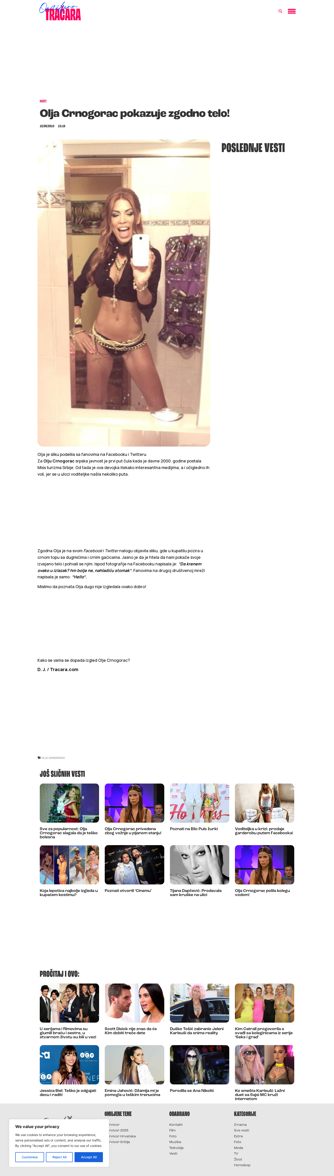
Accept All (89, 1157)
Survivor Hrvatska (120, 1136)
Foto (173, 1136)
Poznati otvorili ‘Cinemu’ (128, 891)
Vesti (173, 1154)
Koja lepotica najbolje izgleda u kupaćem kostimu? (69, 893)
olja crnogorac (53, 757)
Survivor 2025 (116, 1130)
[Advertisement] (167, 62)
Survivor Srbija (117, 1142)
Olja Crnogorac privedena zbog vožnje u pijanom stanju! (133, 831)
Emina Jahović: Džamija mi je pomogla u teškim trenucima (132, 1093)
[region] (59, 1143)
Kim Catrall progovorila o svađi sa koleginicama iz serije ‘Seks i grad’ (264, 1033)
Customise (30, 1157)
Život (238, 1159)
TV (236, 1154)
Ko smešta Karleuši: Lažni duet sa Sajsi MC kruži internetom (260, 1095)
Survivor (112, 1125)
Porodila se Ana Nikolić (192, 1091)
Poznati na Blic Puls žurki (194, 829)
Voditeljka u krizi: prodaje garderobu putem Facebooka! (264, 831)
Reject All (59, 1157)
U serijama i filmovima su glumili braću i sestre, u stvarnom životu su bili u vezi (68, 1033)
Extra (238, 1136)
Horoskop (242, 1165)
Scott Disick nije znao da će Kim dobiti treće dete (131, 1031)
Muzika (175, 1142)
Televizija (176, 1148)
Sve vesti (241, 1130)
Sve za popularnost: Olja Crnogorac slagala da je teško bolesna (69, 833)
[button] (280, 11)
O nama (240, 1125)
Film (172, 1130)
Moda (238, 1148)
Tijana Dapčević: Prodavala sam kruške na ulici (196, 893)
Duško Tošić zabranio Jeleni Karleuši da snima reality (197, 1031)
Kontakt (176, 1125)
